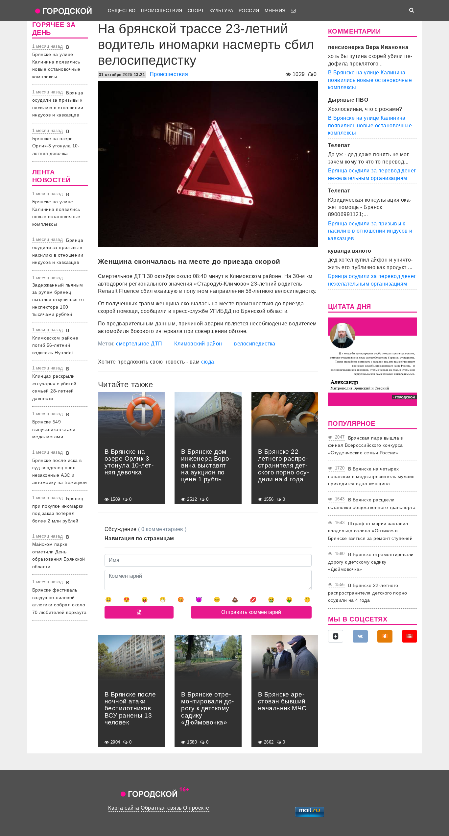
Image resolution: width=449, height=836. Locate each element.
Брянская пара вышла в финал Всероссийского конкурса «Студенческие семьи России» (365, 445)
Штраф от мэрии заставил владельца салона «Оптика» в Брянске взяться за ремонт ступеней (370, 531)
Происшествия (161, 10)
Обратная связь (161, 808)
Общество (122, 10)
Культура (221, 10)
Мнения (275, 10)
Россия (249, 10)
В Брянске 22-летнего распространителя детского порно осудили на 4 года (367, 593)
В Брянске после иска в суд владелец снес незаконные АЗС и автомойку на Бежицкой (59, 467)
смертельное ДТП (139, 343)
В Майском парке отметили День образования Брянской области (58, 551)
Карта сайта (123, 808)
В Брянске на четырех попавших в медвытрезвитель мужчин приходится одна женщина (371, 476)
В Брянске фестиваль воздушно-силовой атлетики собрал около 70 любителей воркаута (59, 597)
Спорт (196, 10)
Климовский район (198, 343)
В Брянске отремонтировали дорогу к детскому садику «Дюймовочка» (371, 562)
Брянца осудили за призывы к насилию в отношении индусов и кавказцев (370, 231)
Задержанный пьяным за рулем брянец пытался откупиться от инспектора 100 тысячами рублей (58, 299)
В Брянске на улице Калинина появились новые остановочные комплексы (56, 61)
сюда (207, 362)
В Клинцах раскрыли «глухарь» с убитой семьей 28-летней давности (54, 383)
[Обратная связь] (293, 10)
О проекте (196, 808)
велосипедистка (254, 343)
